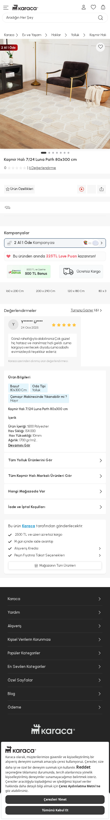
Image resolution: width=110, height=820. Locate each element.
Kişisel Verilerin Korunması (29, 639)
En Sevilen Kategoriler (27, 666)
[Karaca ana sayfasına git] (53, 729)
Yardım (14, 612)
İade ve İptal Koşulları (26, 507)
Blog (11, 693)
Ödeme (14, 707)
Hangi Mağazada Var (26, 491)
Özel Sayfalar (20, 680)
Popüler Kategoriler (24, 653)
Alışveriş (14, 626)
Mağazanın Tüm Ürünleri (57, 565)
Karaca (14, 599)
